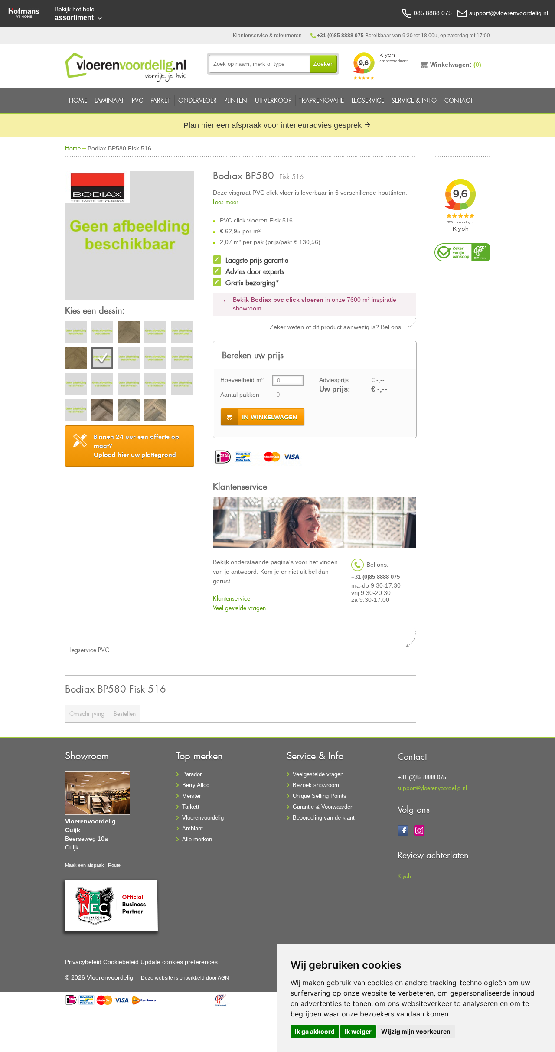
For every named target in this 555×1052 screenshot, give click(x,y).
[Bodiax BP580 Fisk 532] (76, 385)
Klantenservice (231, 598)
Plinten (235, 100)
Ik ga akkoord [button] (315, 1031)
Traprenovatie (321, 100)
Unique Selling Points (319, 796)
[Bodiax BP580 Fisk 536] (182, 385)
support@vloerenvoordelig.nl (432, 787)
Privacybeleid (83, 961)
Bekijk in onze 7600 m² (314, 304)
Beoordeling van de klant (324, 817)
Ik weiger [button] (358, 1031)
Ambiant (192, 828)
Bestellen (125, 713)
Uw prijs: (334, 389)
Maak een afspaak (84, 865)
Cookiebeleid (121, 961)
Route (114, 865)
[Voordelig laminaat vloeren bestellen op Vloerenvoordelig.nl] (126, 65)
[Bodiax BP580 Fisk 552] (102, 411)
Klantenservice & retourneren (267, 36)
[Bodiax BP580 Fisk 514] (182, 333)
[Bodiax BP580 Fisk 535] (155, 385)
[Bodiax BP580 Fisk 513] (155, 333)
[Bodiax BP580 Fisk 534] (129, 385)
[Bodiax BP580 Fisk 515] (76, 359)
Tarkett (190, 807)
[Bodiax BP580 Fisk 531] (182, 359)
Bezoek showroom (316, 785)
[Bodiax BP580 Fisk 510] (76, 333)
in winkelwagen (269, 417)
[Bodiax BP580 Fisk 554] (155, 411)
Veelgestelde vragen (318, 774)
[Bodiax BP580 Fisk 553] (129, 411)
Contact (458, 100)
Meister (191, 796)
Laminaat (109, 100)
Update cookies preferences (179, 961)
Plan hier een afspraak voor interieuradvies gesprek (273, 125)
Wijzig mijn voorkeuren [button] (416, 1031)
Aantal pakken (239, 394)
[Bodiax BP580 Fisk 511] (102, 333)
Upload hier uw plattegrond (136, 445)
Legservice (368, 100)
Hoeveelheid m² (242, 379)
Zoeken (323, 63)
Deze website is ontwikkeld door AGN (185, 978)
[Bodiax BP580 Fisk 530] (155, 359)
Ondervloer (197, 100)
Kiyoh (404, 875)
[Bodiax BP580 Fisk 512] (129, 333)
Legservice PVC (89, 650)
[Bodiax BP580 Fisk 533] (102, 385)
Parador (192, 774)
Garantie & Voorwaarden (323, 807)
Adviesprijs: (334, 379)
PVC (137, 100)
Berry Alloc (195, 785)
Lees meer (225, 202)
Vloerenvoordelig (203, 817)
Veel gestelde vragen (239, 608)
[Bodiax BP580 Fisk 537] (76, 411)
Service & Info (414, 100)
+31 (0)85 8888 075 (340, 36)
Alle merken (197, 839)
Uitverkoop (273, 100)
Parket (160, 100)
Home (78, 100)
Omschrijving (86, 713)
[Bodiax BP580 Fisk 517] (129, 359)
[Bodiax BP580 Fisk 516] (129, 237)
